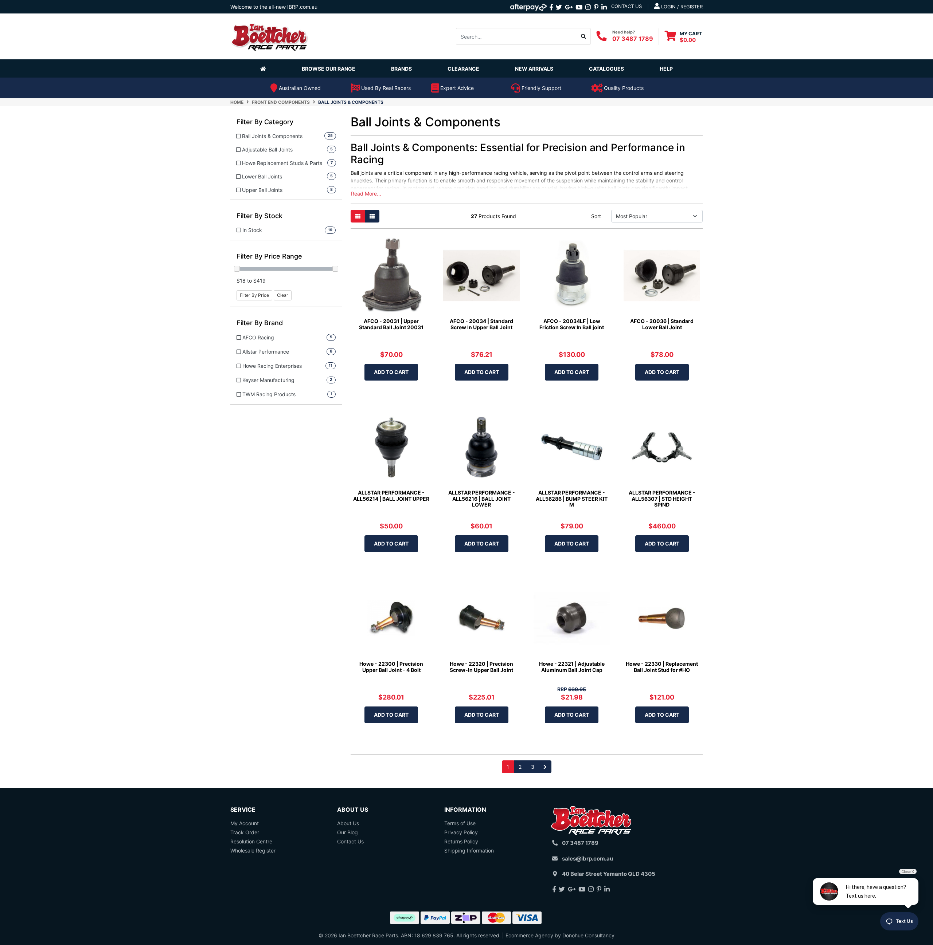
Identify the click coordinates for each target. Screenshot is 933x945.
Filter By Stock (259, 216)
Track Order (244, 832)
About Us (348, 823)
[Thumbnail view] (358, 216)
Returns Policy (461, 841)
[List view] (372, 216)
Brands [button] (401, 69)
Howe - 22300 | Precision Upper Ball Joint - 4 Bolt (391, 667)
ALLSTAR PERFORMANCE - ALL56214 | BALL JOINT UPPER (391, 495)
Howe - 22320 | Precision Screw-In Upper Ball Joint (481, 667)
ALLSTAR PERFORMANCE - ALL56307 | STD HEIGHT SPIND (662, 498)
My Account (244, 823)
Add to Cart (391, 372)
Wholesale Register (253, 850)
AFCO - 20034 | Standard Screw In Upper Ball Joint (481, 324)
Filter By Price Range (269, 256)
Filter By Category (265, 122)
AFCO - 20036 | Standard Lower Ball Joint (662, 324)
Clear (282, 295)
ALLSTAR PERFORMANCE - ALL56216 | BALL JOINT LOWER (481, 498)
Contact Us (350, 841)
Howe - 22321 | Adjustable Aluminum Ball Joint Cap (572, 667)
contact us (626, 6)
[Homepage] (264, 68)
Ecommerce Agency (529, 935)
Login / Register (681, 6)
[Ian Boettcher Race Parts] (269, 36)
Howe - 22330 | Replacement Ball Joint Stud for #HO (662, 667)
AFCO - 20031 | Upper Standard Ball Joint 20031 (391, 324)
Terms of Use (460, 823)
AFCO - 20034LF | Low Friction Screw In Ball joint (571, 324)
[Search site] (584, 36)
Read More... (366, 193)
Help (666, 69)
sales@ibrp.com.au (587, 858)
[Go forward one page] (545, 766)
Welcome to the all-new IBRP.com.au (273, 7)
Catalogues (606, 69)
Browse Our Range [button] (328, 69)
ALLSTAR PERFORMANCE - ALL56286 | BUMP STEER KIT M (572, 498)
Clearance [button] (463, 69)
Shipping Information (469, 850)
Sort (596, 216)
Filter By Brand (260, 323)
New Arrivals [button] (534, 69)
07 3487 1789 (632, 38)
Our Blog (347, 832)
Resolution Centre (251, 841)
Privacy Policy (461, 832)
